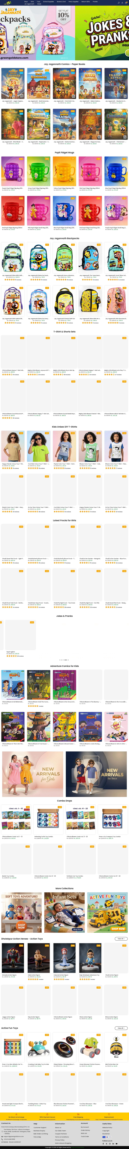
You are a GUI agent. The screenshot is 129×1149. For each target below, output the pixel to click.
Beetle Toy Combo (8, 876)
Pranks (95, 2)
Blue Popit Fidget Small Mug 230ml (65, 228)
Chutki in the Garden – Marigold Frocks (92, 559)
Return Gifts (86, 2)
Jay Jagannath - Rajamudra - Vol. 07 (40, 142)
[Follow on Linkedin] (113, 1144)
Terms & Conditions (62, 1137)
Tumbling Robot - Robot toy (37, 1104)
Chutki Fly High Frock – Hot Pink (89, 603)
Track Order (85, 1136)
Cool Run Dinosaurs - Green (114, 1104)
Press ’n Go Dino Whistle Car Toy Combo (15, 1064)
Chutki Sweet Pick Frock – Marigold (116, 603)
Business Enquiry (39, 1131)
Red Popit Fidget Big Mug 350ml (12, 228)
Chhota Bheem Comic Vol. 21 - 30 (45, 876)
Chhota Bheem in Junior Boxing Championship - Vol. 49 (97, 744)
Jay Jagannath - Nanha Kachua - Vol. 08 (67, 142)
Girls (32, 2)
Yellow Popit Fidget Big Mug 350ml (64, 188)
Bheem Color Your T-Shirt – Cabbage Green (94, 464)
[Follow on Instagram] (110, 1144)
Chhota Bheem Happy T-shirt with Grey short (42, 414)
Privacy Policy (59, 1140)
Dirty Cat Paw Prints (13, 652)
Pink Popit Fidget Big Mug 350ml (90, 188)
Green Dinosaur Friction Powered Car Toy (93, 1064)
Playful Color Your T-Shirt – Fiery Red (14, 507)
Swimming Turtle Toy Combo (43, 836)
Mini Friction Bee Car (111, 1064)
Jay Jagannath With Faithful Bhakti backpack (16, 319)
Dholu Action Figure (86, 1017)
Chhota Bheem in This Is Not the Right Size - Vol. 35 (18, 744)
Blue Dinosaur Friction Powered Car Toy (66, 1104)
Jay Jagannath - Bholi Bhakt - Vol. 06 (14, 142)
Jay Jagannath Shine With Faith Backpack (15, 275)
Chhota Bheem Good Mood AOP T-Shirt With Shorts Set (19, 414)
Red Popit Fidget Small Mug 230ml (90, 228)
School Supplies (48, 2)
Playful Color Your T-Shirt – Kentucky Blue (67, 464)
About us (58, 1127)
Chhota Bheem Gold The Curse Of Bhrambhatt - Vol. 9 (45, 702)
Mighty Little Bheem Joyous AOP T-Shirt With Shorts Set (45, 370)
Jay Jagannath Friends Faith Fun (64, 319)
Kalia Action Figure (34, 975)
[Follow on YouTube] (116, 1144)
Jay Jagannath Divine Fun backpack (39, 275)
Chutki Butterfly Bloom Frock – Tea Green (67, 559)
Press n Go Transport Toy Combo (110, 836)
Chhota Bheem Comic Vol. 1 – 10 (12, 836)
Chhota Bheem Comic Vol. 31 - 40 (109, 876)
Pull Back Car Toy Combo (75, 876)
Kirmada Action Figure (9, 975)
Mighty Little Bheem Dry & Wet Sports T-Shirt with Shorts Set (72, 370)
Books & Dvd (61, 2)
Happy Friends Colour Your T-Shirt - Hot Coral (94, 507)
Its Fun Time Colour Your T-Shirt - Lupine (41, 507)
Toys (38, 2)
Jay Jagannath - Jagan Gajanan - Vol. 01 (15, 101)
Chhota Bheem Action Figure (63, 1017)
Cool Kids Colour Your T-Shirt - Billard (66, 507)
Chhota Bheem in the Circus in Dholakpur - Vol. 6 (69, 702)
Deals (39, 4)
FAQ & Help (37, 1137)
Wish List (84, 1133)
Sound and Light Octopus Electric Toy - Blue (16, 1104)
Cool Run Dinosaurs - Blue (88, 1104)
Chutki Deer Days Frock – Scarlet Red (40, 603)
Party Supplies (73, 2)
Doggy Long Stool (109, 652)
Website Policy (107, 1127)
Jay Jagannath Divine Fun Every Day (39, 319)
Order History (85, 1130)
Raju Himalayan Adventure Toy (89, 975)
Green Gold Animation (77, 1147)
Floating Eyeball (76, 652)
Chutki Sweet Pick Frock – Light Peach (14, 559)
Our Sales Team (60, 1131)
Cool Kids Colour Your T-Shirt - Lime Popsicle (42, 464)
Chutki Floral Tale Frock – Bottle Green (14, 603)
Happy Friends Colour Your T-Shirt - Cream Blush (18, 464)
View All (120, 939)
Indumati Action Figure (61, 975)
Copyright (105, 1131)
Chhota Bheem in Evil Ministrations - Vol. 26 (16, 702)
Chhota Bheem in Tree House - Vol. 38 (40, 744)
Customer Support (40, 1127)
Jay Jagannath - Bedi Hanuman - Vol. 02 (41, 101)
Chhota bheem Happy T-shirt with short (91, 370)
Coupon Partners (61, 1134)
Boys (26, 2)
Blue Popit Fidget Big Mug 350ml (115, 188)
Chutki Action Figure (111, 975)
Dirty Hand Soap (44, 652)
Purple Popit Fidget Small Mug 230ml (117, 228)
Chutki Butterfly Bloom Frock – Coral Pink (41, 559)
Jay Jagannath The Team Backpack (91, 275)
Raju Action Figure (33, 1017)
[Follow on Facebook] (103, 1144)
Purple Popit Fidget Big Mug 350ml (13, 188)
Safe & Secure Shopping (63, 1143)
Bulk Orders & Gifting (41, 1134)
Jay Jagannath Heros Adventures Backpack (68, 275)
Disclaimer (106, 1134)
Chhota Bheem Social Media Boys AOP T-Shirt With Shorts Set (72, 414)
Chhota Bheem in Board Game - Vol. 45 (66, 744)
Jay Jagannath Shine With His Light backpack (94, 319)
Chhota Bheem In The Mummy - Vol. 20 (92, 702)
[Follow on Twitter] (106, 1144)
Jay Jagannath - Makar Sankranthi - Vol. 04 (94, 101)
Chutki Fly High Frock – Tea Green (64, 603)
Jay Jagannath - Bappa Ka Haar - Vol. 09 (93, 142)
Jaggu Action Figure (8, 1017)
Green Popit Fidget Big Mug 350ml (38, 188)
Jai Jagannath (29, 4)
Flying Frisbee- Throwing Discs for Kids (66, 1064)
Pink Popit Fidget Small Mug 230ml (39, 228)
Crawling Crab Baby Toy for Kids (38, 1064)
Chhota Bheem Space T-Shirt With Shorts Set (16, 370)
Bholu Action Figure (111, 1017)
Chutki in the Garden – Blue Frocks (116, 559)
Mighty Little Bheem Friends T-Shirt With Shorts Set (95, 414)
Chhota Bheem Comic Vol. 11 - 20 (77, 836)
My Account (85, 1127)
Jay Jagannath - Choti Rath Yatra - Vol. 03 (67, 101)
